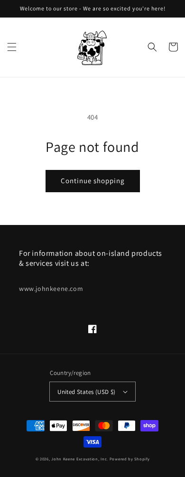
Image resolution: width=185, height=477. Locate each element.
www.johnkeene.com (51, 288)
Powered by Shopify (130, 458)
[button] (11, 47)
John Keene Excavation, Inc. (80, 458)
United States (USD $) (86, 392)
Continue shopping (93, 180)
